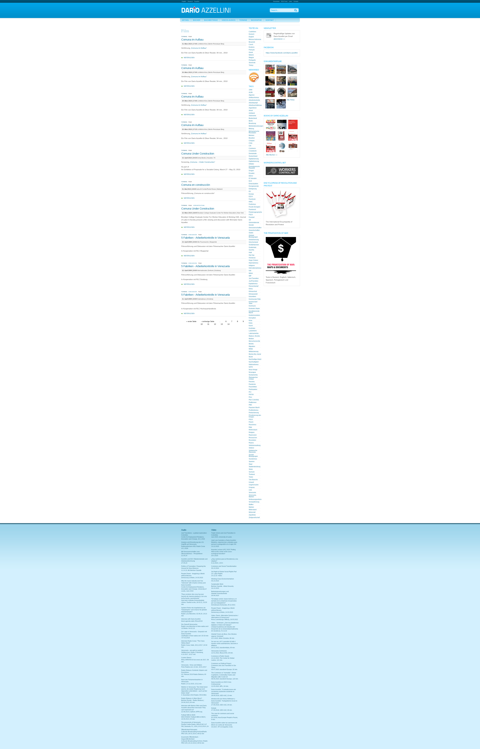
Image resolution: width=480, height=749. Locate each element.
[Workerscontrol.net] (282, 174)
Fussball (251, 217)
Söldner (251, 448)
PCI (250, 392)
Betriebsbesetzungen (256, 126)
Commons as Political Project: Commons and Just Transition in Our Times (223, 665)
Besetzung (252, 123)
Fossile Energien (254, 207)
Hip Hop (251, 255)
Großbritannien (254, 245)
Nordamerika (253, 375)
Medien (251, 338)
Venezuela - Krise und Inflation (191, 665)
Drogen (251, 170)
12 (215, 324)
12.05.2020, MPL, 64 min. (220, 686)
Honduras (252, 257)
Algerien (251, 95)
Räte (250, 427)
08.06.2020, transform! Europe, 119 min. (224, 679)
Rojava (251, 443)
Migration (252, 346)
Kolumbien (252, 296)
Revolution (252, 440)
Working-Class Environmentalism (222, 579)
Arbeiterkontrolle (254, 100)
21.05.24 (184, 555)
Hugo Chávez (253, 260)
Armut (251, 110)
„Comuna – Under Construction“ (202, 162)
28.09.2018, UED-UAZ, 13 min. (221, 695)
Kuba (250, 323)
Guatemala (252, 247)
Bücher (196, 20)
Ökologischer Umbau (253, 378)
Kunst (251, 325)
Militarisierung (253, 351)
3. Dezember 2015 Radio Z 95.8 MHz (193, 695)
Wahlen (251, 507)
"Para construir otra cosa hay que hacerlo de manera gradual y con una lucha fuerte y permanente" (194, 596)
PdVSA (251, 394)
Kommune (252, 306)
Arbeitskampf (253, 103)
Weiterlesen (189, 57)
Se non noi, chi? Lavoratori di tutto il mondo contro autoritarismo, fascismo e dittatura (224, 643)
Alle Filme (290, 100)
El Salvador (253, 178)
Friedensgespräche (255, 212)
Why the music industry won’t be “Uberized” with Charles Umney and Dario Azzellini (193, 583)
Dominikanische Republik (254, 167)
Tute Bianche (253, 479)
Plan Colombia (254, 399)
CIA (250, 145)
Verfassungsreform (255, 499)
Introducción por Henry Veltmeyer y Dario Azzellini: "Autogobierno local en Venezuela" (224, 701)
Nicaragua (252, 372)
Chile (250, 143)
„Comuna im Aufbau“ (198, 48)
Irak (250, 270)
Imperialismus (253, 263)
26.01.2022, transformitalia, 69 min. (223, 647)
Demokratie (253, 153)
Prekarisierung (254, 412)
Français (252, 49)
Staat (250, 464)
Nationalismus (253, 364)
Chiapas (251, 140)
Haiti (250, 252)
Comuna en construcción (195, 184)
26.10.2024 (215, 568)
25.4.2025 (214, 555)
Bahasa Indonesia (255, 39)
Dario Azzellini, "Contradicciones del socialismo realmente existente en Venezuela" (223, 691)
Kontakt (296, 1)
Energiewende (254, 186)
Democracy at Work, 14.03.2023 (192, 577)
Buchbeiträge (211, 20)
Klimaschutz (253, 291)
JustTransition (253, 281)
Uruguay (252, 487)
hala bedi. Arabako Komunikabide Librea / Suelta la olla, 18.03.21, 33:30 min (194, 602)
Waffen (251, 504)
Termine (243, 20)
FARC (251, 201)
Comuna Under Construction (197, 153)
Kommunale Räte (255, 299)
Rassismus (252, 424)
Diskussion (192, 234)
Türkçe (251, 65)
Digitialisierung (254, 161)
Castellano (252, 31)
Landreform (253, 331)
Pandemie (252, 384)
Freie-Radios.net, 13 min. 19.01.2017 (193, 667)
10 (202, 324)
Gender (251, 225)
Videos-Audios (228, 20)
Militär (251, 349)
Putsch (251, 422)
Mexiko (251, 343)
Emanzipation (253, 183)
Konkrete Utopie (254, 308)
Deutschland (253, 156)
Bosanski (252, 42)
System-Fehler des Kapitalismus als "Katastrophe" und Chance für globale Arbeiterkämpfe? (194, 609)
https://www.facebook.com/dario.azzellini (282, 53)
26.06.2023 (215, 595)
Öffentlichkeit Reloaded (189, 729)
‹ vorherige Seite (207, 321)
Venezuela (252, 492)
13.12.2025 (215, 546)
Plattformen (252, 402)
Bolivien (251, 135)
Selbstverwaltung (254, 445)
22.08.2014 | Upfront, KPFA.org (191, 711)
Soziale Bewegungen (253, 455)
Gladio (251, 233)
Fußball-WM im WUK (188, 715)
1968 (250, 89)
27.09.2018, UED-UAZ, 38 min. (221, 710)
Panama (251, 381)
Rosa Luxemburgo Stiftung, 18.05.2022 (224, 619)
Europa (251, 194)
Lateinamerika (253, 333)
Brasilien (252, 138)
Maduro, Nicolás (254, 336)
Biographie (256, 20)
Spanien (251, 461)
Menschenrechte (254, 341)
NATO (251, 367)
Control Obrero (186, 657)
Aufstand (252, 113)
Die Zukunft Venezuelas (189, 624)
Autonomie (252, 115)
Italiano (251, 55)
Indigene (252, 265)
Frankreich (252, 209)
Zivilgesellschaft (254, 517)
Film (190, 36)
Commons (252, 148)
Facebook (252, 199)
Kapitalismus (253, 283)
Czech (251, 44)
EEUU (251, 176)
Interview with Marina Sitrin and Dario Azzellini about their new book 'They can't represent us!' (194, 707)
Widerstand (252, 509)
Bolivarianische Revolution (254, 132)
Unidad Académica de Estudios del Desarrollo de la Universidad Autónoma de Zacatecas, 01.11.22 (224, 629)
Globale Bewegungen (253, 236)
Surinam (251, 472)
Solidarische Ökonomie (253, 451)
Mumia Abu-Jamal (255, 354)
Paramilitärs (253, 387)
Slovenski (252, 62)
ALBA (251, 92)
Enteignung (253, 189)
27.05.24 (184, 563)
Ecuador (251, 173)
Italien (251, 273)
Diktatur (251, 164)
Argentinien (253, 108)
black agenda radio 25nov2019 (191, 621)
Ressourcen (253, 437)
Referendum (253, 429)
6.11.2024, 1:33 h (217, 563)
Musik (251, 357)
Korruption (252, 318)
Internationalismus (255, 268)
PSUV (251, 419)
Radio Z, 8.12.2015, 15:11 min (191, 683)
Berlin (251, 121)
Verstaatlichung (254, 502)
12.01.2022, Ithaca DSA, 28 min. (222, 653)
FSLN (251, 214)
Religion (251, 432)
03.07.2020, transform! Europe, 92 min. (224, 669)
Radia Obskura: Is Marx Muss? (191, 698)
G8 (250, 220)
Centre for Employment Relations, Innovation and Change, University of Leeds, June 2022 (193, 589)
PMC (250, 405)
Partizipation (253, 389)
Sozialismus (253, 459)
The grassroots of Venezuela (191, 722)
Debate (213, 708)
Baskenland (253, 118)
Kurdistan (252, 328)
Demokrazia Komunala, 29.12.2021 (223, 605)
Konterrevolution (254, 315)
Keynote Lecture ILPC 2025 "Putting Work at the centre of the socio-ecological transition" (223, 551)
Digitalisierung (254, 159)
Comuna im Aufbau (192, 39)
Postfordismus (253, 410)
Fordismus (252, 204)
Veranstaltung (198, 205)
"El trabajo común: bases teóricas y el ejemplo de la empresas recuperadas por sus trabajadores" (224, 601)
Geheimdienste (254, 222)
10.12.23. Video (216, 575)
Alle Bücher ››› (271, 155)
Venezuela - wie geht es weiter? (192, 650)
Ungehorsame (253, 485)
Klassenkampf (253, 286)
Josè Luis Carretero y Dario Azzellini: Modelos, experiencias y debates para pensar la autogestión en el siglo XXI (224, 542)
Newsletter (276, 1)
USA (250, 490)
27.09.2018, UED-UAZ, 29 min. (221, 705)
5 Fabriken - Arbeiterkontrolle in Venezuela (205, 237)
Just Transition (254, 278)
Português (252, 60)
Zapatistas (252, 515)
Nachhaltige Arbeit (255, 359)
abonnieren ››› (279, 39)
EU (250, 191)
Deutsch (190, 1)
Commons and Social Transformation (223, 566)
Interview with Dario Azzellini (191, 619)
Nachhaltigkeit (253, 362)
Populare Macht (254, 407)
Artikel (185, 20)
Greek (251, 52)
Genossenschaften (255, 227)
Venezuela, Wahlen (252, 496)
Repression (253, 435)
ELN (250, 181)
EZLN (251, 196)
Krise (250, 320)
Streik (251, 469)
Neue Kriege (253, 369)
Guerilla (251, 250)
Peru (250, 397)
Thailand (252, 474)
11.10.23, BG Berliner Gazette (191, 570)
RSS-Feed (284, 1)
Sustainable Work (217, 584)
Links (290, 1)
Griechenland (253, 242)
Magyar (251, 57)
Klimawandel (253, 294)
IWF (250, 276)
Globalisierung (254, 239)
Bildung (251, 128)
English (184, 1)
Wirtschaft (252, 512)
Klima (251, 289)
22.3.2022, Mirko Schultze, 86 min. (223, 638)
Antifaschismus (254, 97)
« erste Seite (191, 321)
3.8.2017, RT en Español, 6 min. (222, 727)
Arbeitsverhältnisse (255, 105)
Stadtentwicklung (254, 466)
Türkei (251, 477)
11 (208, 324)
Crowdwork (252, 151)
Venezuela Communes (219, 651)
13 (222, 324)
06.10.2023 (215, 581)
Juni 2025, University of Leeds (221, 537)
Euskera (251, 47)
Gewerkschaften (254, 230)
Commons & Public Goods (220, 656)
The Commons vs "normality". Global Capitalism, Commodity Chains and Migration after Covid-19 (223, 675)
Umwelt (251, 482)
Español (196, 1)
